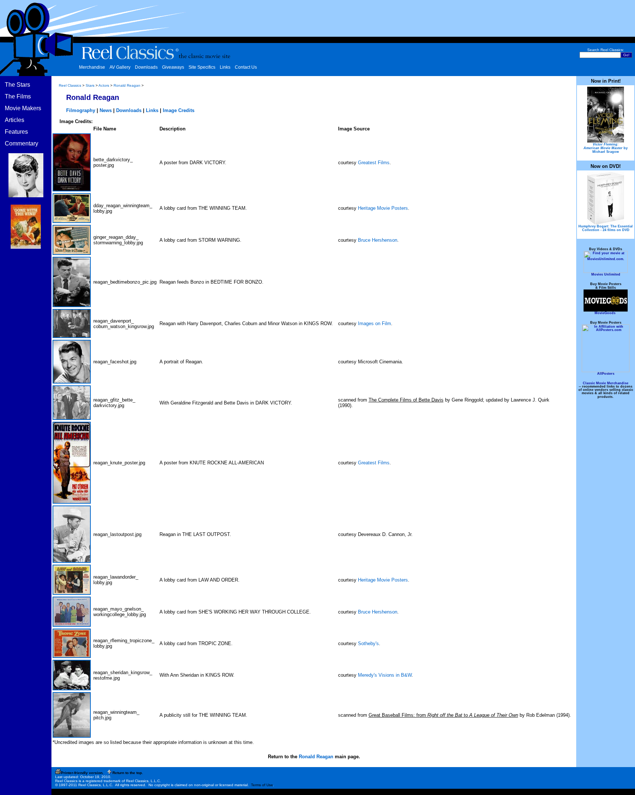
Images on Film (374, 323)
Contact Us (246, 67)
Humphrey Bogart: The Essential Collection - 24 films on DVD (605, 228)
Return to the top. (127, 773)
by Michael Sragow (606, 148)
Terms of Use (262, 785)
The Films (18, 96)
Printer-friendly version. (82, 773)
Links (225, 67)
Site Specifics (202, 67)
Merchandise (92, 67)
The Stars (17, 85)
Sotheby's (368, 643)
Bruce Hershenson (377, 240)
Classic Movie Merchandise (605, 383)
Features (16, 132)
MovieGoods (605, 313)
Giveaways (173, 67)
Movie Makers (23, 108)
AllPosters (605, 373)
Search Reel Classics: (605, 50)
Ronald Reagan (127, 85)
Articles (14, 120)
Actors (103, 85)
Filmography (80, 110)
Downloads (146, 67)
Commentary (21, 143)
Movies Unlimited (605, 274)
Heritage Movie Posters (383, 208)
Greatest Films (374, 162)
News (106, 110)
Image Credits (178, 110)
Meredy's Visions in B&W (385, 675)
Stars (90, 85)
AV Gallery (120, 67)
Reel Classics (70, 85)
